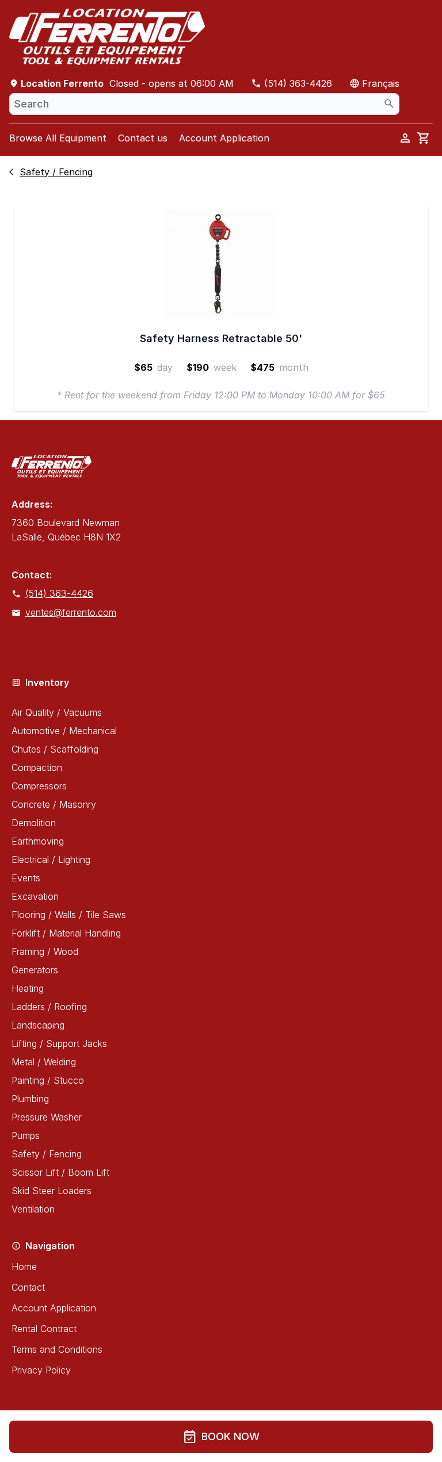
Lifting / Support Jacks (59, 1043)
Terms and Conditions (57, 1349)
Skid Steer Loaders (52, 1190)
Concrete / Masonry (54, 804)
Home (24, 1266)
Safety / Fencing (47, 1154)
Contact (28, 1287)
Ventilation (33, 1209)
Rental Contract (44, 1328)
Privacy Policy (41, 1370)
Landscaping (38, 1025)
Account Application (224, 138)
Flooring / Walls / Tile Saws (69, 914)
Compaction (37, 767)
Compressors (39, 786)
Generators (35, 970)
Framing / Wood (45, 951)
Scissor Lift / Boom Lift (60, 1172)
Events (26, 878)
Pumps (26, 1135)
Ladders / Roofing (49, 1006)
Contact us (142, 138)
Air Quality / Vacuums (57, 712)
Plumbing (30, 1098)
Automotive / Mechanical (64, 730)
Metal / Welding (44, 1062)
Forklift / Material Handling (66, 933)
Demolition (34, 822)
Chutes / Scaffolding (55, 749)
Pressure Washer (47, 1117)
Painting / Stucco (48, 1080)
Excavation (35, 896)
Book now (221, 1437)
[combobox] (204, 104)
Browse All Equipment (57, 138)
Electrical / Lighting (51, 859)
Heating (28, 988)
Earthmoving (38, 841)
